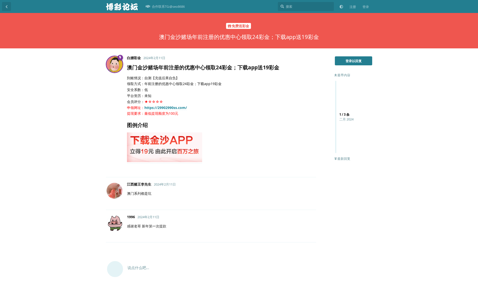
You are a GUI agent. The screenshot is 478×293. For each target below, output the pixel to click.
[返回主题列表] (6, 6)
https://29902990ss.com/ (165, 107)
